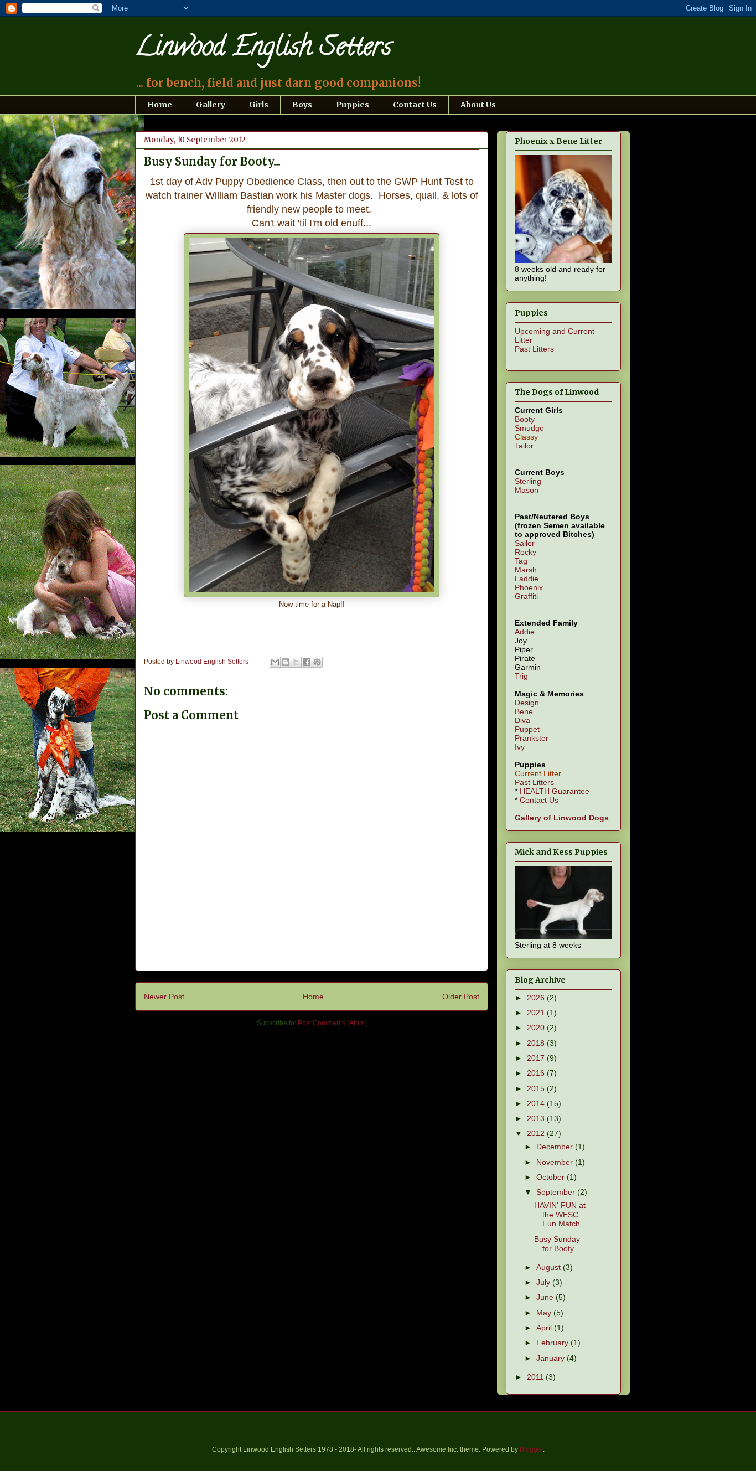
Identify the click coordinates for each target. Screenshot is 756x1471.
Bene (524, 711)
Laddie (526, 578)
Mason (526, 490)
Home (159, 105)
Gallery (210, 105)
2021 (537, 1012)
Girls (258, 105)
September (556, 1192)
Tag (521, 560)
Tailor (524, 445)
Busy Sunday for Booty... (557, 1244)
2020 (537, 1027)
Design (527, 702)
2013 (537, 1118)
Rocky (525, 552)
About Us (478, 105)
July (544, 1282)
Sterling (528, 481)
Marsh (526, 569)
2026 (537, 997)
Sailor (525, 543)
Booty (525, 419)
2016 (537, 1073)
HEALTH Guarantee (554, 791)
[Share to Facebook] (306, 662)
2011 (536, 1376)
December (555, 1146)
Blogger (531, 1449)
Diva (522, 720)
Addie (525, 631)
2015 (537, 1088)
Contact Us (415, 105)
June (546, 1297)
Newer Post (164, 996)
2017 (537, 1058)
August (549, 1267)
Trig (521, 676)
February (553, 1342)
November (555, 1162)
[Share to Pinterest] (317, 662)
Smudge (529, 428)
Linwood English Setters (263, 49)
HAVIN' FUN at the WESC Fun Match (560, 1215)
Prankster (531, 738)
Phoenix (529, 587)
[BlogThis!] (285, 662)
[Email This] (275, 662)
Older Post (460, 996)
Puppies (352, 105)
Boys (302, 105)
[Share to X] (296, 662)
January (551, 1358)
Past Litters (534, 348)
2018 (537, 1043)
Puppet (527, 729)
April (545, 1327)
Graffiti (526, 596)
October (551, 1177)
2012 (537, 1133)
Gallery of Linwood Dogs (562, 817)
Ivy (520, 746)
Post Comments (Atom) (332, 1023)
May (544, 1312)
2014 (537, 1103)
